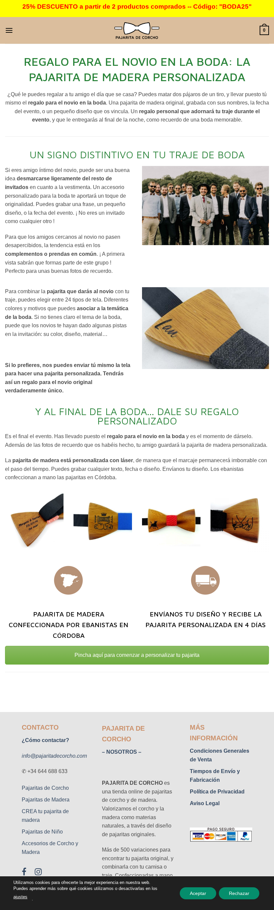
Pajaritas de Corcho (45, 788)
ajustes (20, 896)
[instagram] (39, 873)
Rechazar (239, 893)
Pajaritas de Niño (42, 832)
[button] (9, 30)
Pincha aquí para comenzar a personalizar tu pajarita (137, 655)
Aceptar (198, 893)
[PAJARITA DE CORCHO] (137, 30)
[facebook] (28, 873)
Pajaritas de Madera (46, 799)
